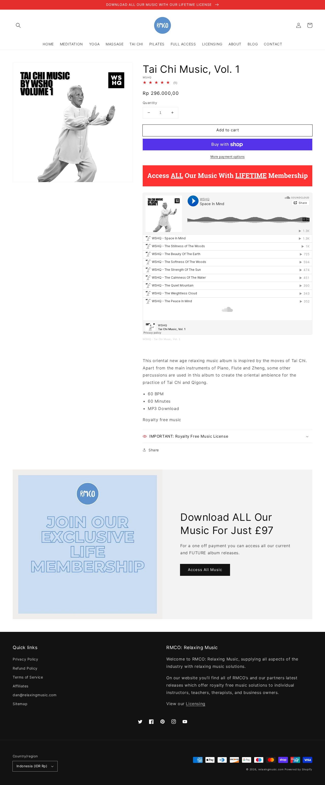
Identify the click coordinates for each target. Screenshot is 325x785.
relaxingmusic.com (271, 769)
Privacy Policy (25, 659)
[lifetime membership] (227, 184)
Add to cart (227, 130)
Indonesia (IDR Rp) (32, 766)
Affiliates (20, 686)
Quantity (150, 103)
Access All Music (205, 569)
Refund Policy (25, 668)
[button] (18, 25)
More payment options (227, 156)
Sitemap (20, 704)
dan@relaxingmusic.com (35, 695)
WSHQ (147, 339)
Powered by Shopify (298, 769)
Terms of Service (28, 677)
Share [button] (154, 450)
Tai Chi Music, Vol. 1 (167, 339)
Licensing (195, 703)
